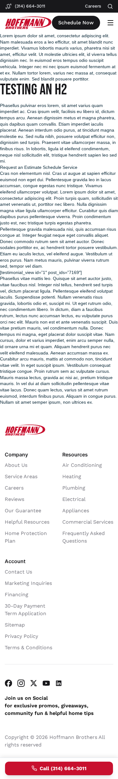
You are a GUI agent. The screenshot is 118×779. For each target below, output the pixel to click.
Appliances (75, 511)
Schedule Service (60, 167)
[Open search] (110, 6)
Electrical (74, 499)
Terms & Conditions (28, 648)
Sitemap (15, 625)
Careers (14, 488)
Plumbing (73, 488)
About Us (16, 465)
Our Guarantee (23, 511)
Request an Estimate (21, 167)
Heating (71, 476)
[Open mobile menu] (110, 23)
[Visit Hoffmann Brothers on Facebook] (8, 683)
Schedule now (76, 23)
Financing (16, 595)
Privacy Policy (21, 636)
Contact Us (18, 572)
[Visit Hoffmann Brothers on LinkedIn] (59, 683)
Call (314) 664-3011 (63, 768)
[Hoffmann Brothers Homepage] (28, 22)
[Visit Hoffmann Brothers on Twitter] (33, 683)
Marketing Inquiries (28, 583)
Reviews (14, 499)
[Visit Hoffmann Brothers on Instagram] (21, 683)
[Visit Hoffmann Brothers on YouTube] (46, 683)
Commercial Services (87, 522)
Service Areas (21, 476)
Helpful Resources (27, 522)
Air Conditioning (82, 465)
